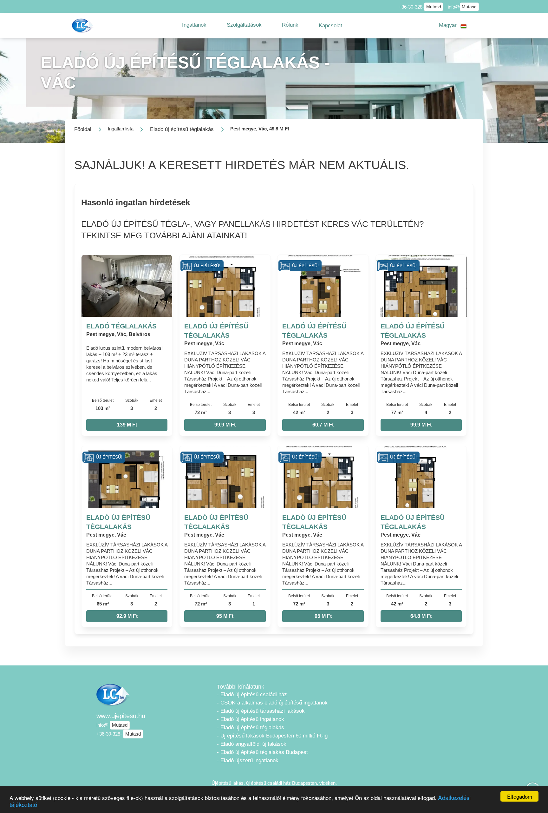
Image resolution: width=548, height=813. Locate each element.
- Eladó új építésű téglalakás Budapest (262, 752)
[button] (194, 25)
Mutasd (433, 6)
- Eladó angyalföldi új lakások (251, 744)
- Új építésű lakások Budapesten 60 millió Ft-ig (272, 736)
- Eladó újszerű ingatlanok (247, 760)
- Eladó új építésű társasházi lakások (261, 711)
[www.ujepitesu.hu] (83, 25)
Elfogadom (519, 796)
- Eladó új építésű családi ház (252, 694)
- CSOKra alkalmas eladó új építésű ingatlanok (272, 703)
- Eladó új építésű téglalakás (250, 727)
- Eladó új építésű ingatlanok (250, 719)
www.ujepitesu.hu (120, 715)
